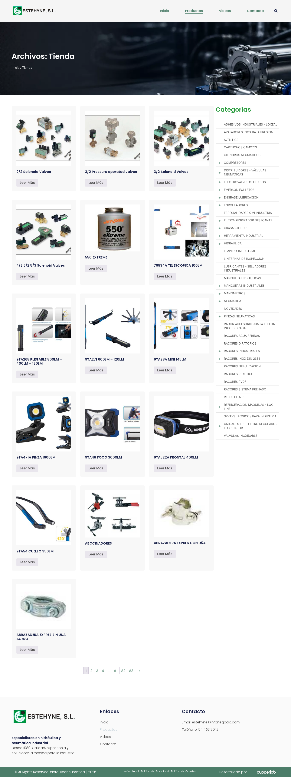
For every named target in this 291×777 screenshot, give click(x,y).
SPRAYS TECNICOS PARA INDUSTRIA (250, 416)
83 (131, 671)
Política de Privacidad (155, 771)
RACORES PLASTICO (239, 374)
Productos (194, 10)
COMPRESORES (235, 162)
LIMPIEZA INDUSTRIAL (240, 251)
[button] (275, 11)
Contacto (255, 10)
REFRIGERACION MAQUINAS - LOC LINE (248, 406)
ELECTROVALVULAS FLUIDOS (245, 182)
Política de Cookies (183, 771)
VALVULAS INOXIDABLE (240, 435)
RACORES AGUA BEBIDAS (242, 335)
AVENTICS (231, 140)
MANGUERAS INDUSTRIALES (244, 285)
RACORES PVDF (235, 381)
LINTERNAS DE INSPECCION (244, 258)
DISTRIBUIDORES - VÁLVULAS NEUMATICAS (245, 172)
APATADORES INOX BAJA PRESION (248, 132)
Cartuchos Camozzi (240, 147)
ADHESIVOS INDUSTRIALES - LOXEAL (250, 124)
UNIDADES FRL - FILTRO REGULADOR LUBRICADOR (250, 426)
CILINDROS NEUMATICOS (242, 155)
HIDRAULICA (233, 243)
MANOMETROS (234, 293)
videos (225, 10)
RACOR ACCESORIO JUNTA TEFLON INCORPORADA (249, 326)
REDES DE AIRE (234, 397)
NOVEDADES (233, 308)
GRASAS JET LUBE (237, 228)
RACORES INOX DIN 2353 (242, 358)
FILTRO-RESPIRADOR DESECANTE (248, 220)
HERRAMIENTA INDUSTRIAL (243, 235)
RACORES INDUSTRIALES (242, 351)
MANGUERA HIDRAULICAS (242, 278)
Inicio (164, 10)
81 (116, 671)
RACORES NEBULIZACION (242, 366)
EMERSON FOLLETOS (239, 189)
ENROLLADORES (236, 205)
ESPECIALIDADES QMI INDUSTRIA (248, 213)
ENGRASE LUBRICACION (241, 197)
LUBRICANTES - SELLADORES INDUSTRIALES (245, 268)
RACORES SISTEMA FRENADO (245, 389)
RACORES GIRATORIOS (240, 343)
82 (123, 671)
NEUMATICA (232, 301)
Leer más (27, 182)
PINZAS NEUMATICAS (239, 316)
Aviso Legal (131, 771)
